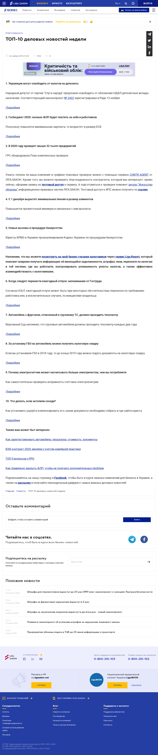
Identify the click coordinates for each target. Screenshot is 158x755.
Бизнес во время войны (136, 10)
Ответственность (14, 33)
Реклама (6, 735)
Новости (26, 10)
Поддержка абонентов (114, 712)
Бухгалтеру (74, 3)
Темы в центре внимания (64, 725)
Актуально (91, 10)
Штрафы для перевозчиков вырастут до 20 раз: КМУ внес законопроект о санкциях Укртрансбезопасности (89, 591)
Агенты (5, 712)
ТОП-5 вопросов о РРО (20, 458)
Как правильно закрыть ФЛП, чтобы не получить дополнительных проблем (55, 468)
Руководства (59, 716)
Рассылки (108, 720)
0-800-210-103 (104, 659)
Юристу (57, 3)
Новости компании (61, 712)
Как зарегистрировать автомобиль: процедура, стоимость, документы (52, 439)
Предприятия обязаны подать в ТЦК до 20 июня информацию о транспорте (71, 632)
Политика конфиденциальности (12, 721)
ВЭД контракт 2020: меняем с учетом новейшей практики (43, 449)
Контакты (108, 725)
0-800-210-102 (138, 659)
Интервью (59, 10)
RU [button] (116, 3)
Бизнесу (42, 3)
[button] (4, 3)
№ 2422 (69, 98)
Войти (137, 520)
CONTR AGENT (139, 174)
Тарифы (41, 685)
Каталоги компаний (62, 720)
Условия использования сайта (13, 729)
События (75, 10)
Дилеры (6, 716)
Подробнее (136, 685)
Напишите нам (110, 716)
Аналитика (43, 10)
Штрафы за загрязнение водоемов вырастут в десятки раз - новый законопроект (74, 611)
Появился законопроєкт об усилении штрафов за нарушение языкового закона (73, 621)
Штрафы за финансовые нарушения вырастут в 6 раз (58, 601)
